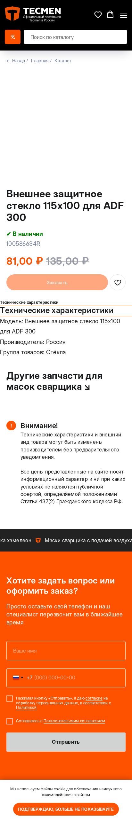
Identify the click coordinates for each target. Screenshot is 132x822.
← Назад (15, 60)
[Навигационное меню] (123, 15)
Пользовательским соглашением (74, 720)
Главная (39, 60)
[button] (98, 14)
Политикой (26, 707)
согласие (94, 698)
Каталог (62, 60)
